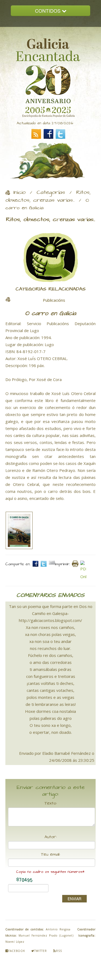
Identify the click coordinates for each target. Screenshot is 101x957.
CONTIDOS (48, 10)
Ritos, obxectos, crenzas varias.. (48, 196)
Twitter (40, 951)
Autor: (50, 837)
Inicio (19, 192)
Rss (59, 951)
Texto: (50, 803)
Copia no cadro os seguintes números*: (50, 871)
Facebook (16, 951)
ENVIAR (74, 898)
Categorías (51, 192)
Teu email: (50, 854)
